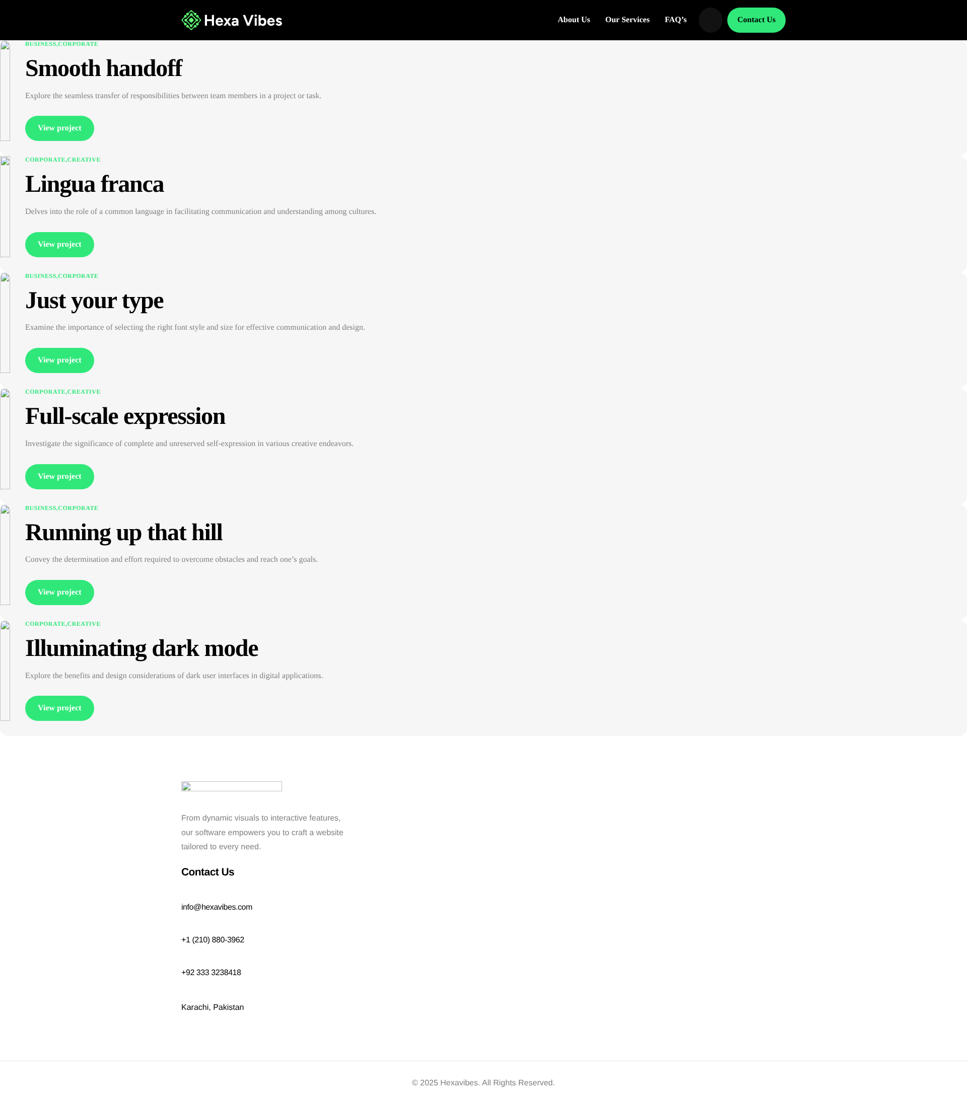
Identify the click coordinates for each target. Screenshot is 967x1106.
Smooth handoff (103, 68)
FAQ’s (676, 20)
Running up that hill (124, 532)
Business (40, 43)
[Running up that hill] (5, 554)
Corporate (78, 43)
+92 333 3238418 (211, 973)
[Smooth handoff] (5, 90)
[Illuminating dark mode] (5, 670)
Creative (84, 159)
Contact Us (756, 20)
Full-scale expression (125, 416)
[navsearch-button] (710, 20)
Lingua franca (94, 184)
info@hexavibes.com (216, 907)
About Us (574, 20)
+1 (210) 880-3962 (212, 940)
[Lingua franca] (5, 206)
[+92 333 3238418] (186, 960)
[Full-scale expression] (5, 438)
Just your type (94, 300)
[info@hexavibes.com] (186, 895)
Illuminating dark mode (141, 648)
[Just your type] (5, 322)
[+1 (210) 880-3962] (186, 928)
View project (60, 128)
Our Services (627, 20)
